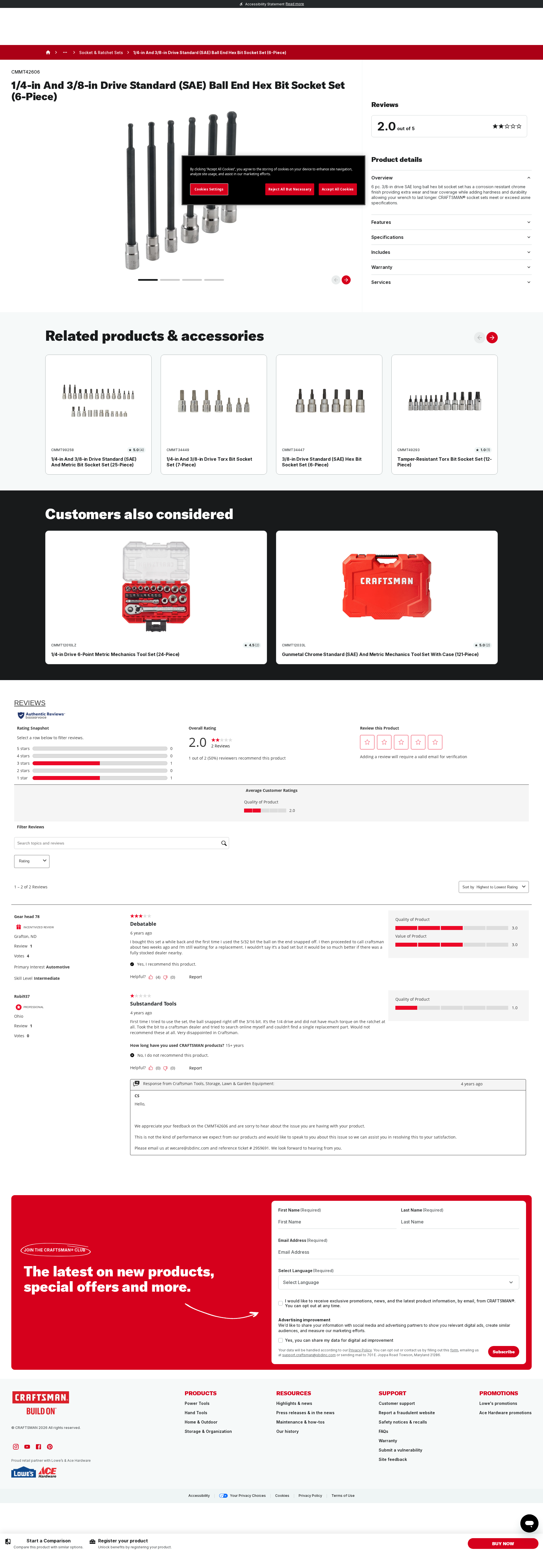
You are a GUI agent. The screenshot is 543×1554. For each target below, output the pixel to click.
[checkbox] (280, 1303)
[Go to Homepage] (40, 1402)
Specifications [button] (387, 237)
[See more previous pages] (65, 52)
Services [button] (381, 282)
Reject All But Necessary (289, 189)
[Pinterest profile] (49, 1446)
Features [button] (381, 222)
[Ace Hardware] (47, 1472)
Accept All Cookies (338, 189)
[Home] (48, 52)
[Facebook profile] (38, 1446)
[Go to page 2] (170, 280)
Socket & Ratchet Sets (101, 52)
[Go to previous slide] (336, 279)
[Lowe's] (23, 1472)
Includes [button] (380, 252)
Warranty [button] (381, 267)
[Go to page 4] (214, 280)
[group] (44, 1543)
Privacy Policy (360, 1350)
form (454, 1350)
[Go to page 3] (192, 280)
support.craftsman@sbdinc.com (309, 1355)
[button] (451, 118)
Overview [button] (382, 178)
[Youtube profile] (27, 1446)
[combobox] (398, 1282)
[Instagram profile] (15, 1446)
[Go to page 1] (148, 280)
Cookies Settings (209, 189)
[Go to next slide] (346, 279)
